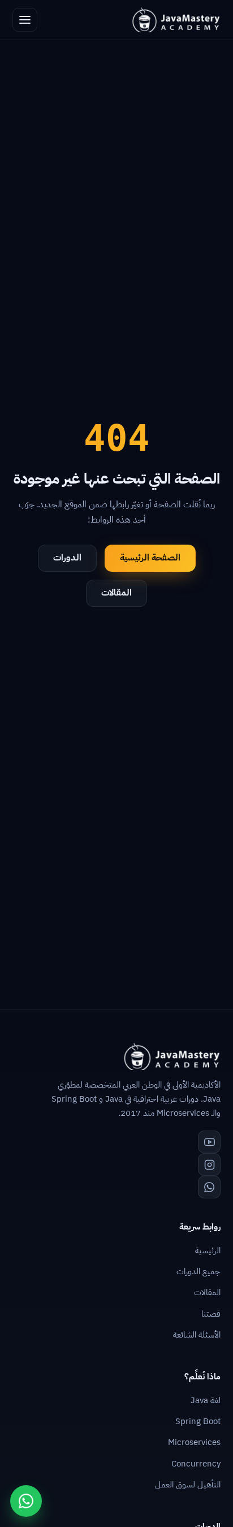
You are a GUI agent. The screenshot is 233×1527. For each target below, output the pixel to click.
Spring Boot (198, 1421)
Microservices (194, 1442)
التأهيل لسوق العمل (188, 1484)
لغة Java (206, 1400)
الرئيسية (208, 1250)
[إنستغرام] (209, 1164)
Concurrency (196, 1463)
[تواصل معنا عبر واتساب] (26, 1501)
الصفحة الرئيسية (150, 557)
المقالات (116, 592)
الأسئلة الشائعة (197, 1334)
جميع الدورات (198, 1271)
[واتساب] (209, 1187)
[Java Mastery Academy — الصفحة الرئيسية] (176, 19)
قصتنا (211, 1314)
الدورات (67, 557)
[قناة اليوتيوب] (209, 1142)
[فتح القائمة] (24, 20)
